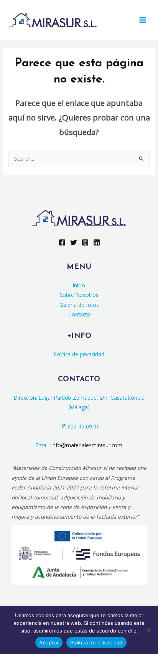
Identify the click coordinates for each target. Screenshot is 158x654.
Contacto (79, 314)
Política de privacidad (79, 354)
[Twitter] (73, 242)
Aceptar (49, 642)
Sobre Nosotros (79, 294)
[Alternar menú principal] (143, 20)
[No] (148, 630)
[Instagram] (85, 242)
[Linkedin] (96, 242)
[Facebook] (62, 242)
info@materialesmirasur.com (86, 445)
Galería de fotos (79, 304)
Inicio (79, 285)
